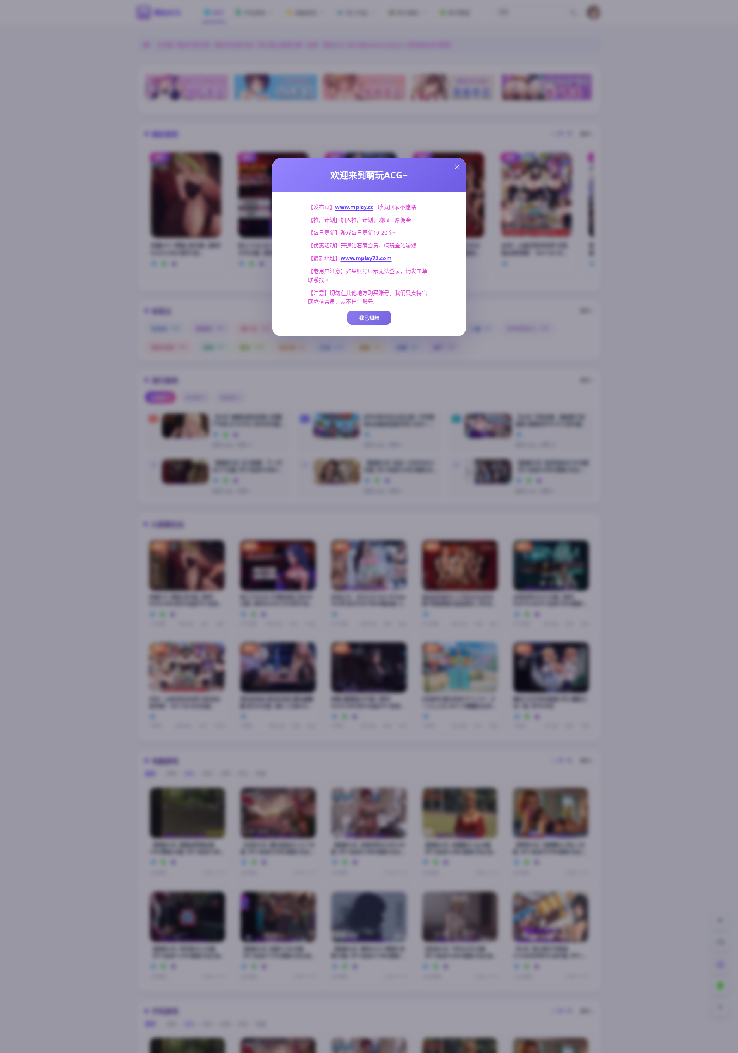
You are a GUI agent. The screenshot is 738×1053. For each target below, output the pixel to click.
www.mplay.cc (354, 207)
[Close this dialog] (457, 166)
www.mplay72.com (366, 258)
